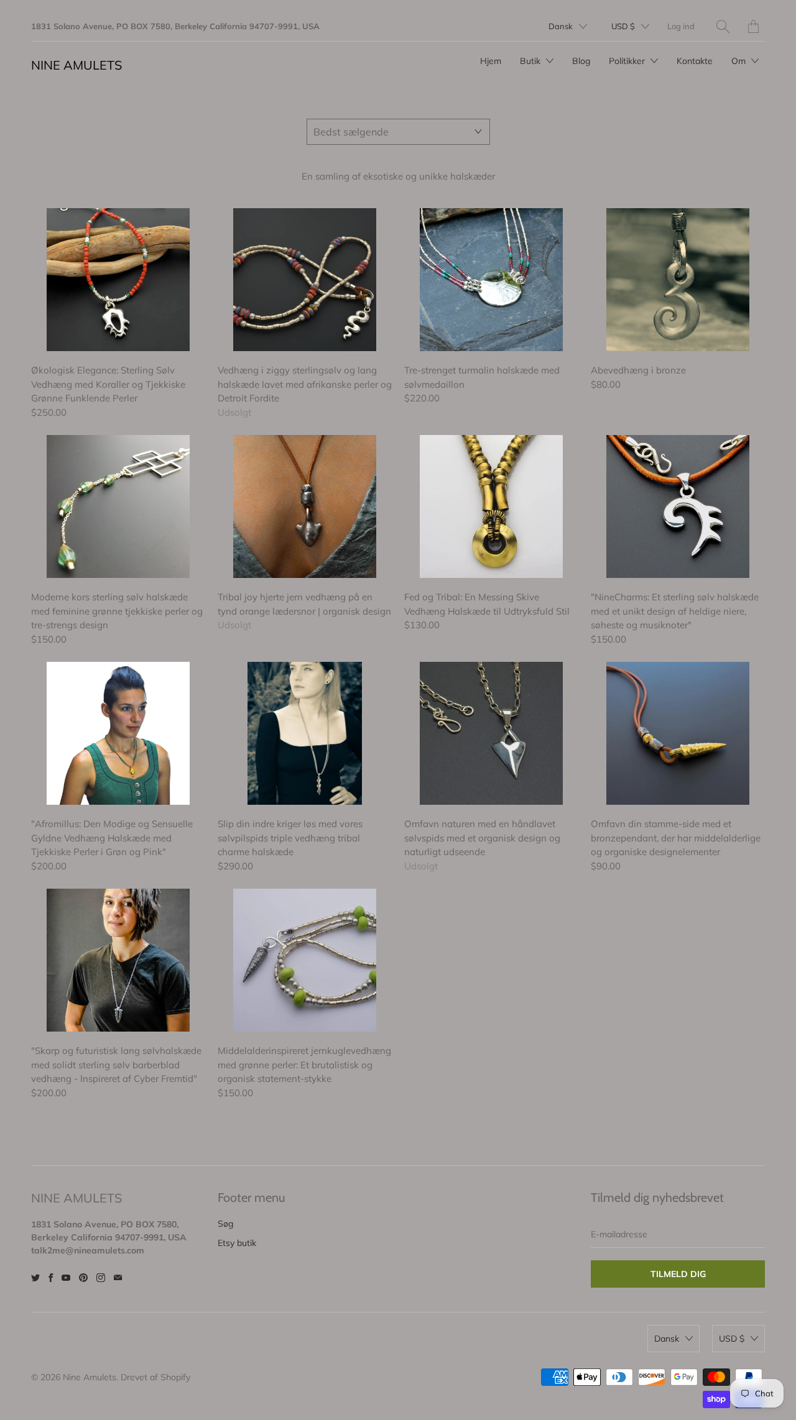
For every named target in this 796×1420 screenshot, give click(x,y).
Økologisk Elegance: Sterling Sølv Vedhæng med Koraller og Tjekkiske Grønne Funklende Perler (118, 279)
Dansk (560, 26)
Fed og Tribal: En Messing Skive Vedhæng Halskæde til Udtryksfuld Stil (491, 506)
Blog (581, 60)
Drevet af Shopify (155, 1377)
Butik (531, 60)
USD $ (623, 26)
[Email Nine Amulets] (118, 1277)
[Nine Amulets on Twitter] (35, 1277)
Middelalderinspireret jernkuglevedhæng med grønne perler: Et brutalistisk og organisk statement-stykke (305, 960)
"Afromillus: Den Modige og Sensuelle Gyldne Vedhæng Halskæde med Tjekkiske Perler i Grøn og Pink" (118, 733)
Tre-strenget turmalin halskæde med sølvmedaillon (491, 279)
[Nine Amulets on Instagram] (100, 1277)
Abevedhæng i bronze (678, 279)
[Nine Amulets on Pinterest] (83, 1277)
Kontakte (695, 60)
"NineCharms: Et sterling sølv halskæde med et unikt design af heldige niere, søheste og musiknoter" (678, 506)
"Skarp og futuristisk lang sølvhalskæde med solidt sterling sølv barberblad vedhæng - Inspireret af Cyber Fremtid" (118, 960)
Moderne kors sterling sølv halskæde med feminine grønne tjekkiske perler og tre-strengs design (118, 506)
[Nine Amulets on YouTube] (66, 1277)
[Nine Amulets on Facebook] (51, 1277)
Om (739, 60)
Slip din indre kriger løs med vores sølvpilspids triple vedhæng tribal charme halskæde (305, 733)
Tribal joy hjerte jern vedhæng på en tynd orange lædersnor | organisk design (305, 506)
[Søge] (723, 26)
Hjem (490, 60)
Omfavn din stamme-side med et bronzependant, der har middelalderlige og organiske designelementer (678, 733)
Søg (225, 1223)
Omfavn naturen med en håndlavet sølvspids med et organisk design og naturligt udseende (491, 733)
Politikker (628, 60)
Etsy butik (237, 1242)
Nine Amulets (76, 65)
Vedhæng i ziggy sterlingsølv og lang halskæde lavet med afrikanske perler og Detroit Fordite (305, 279)
